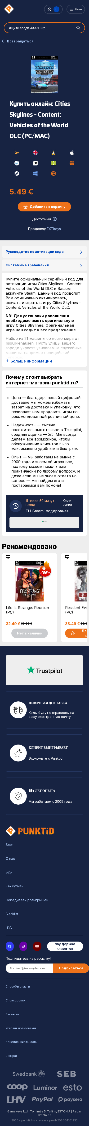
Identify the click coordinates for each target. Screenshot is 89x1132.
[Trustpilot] (44, 522)
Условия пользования (21, 1028)
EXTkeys (54, 229)
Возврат (11, 1056)
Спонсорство (15, 1000)
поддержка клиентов (65, 946)
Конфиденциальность (21, 1042)
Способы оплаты (18, 986)
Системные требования (27, 265)
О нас (10, 858)
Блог (9, 845)
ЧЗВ (9, 928)
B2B (9, 872)
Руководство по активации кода (35, 252)
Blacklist (12, 914)
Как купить (14, 886)
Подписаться (71, 968)
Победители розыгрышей (27, 900)
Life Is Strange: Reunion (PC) (27, 610)
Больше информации (31, 361)
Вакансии (12, 1014)
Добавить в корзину (47, 207)
